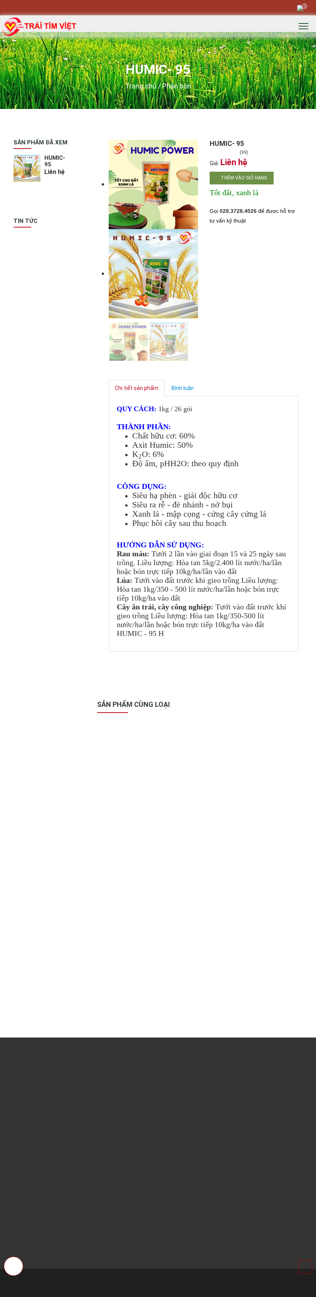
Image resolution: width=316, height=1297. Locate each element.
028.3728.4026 (238, 211)
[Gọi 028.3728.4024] (14, 1266)
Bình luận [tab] (182, 388)
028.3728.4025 (43, 1167)
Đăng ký (277, 1071)
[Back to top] (305, 1267)
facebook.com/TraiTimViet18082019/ (70, 640)
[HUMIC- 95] (153, 184)
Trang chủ (140, 86)
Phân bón (176, 86)
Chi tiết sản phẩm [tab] (136, 388)
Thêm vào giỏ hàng (243, 178)
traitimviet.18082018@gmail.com (95, 7)
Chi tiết (129, 831)
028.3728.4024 (51, 7)
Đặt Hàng (130, 823)
